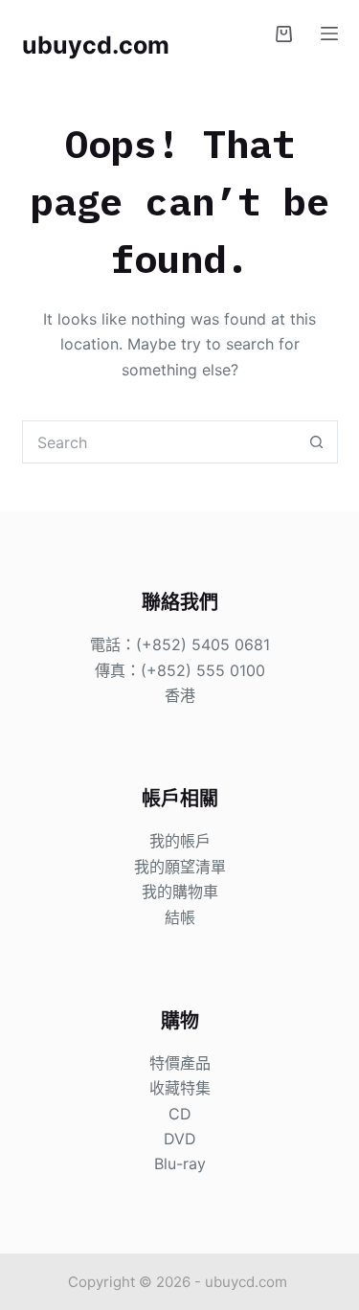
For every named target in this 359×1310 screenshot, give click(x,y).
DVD (180, 1138)
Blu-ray (180, 1163)
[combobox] (159, 441)
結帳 (180, 917)
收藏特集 (180, 1087)
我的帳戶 (180, 840)
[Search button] (316, 442)
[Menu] (329, 33)
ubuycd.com (95, 45)
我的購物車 (180, 891)
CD (179, 1113)
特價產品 (180, 1063)
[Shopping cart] (284, 34)
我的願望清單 (180, 866)
